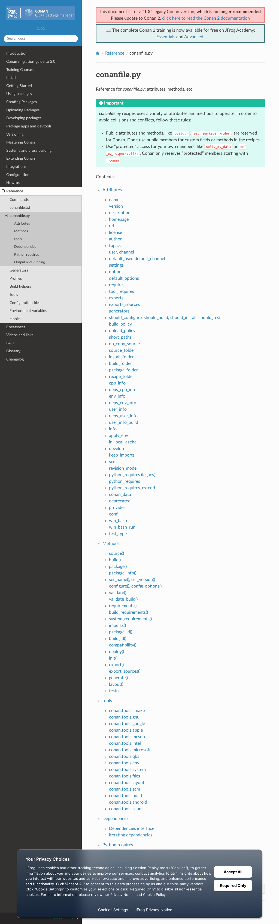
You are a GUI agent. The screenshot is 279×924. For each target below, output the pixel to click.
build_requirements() (128, 612)
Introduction (17, 53)
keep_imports (122, 455)
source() (116, 553)
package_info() (122, 573)
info (113, 429)
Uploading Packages (23, 110)
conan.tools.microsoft (130, 750)
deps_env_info (122, 403)
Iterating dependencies (130, 835)
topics (115, 245)
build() (115, 560)
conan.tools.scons (126, 809)
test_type (118, 534)
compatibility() (122, 645)
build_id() (117, 638)
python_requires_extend (132, 488)
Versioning (14, 134)
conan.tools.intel (125, 743)
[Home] (98, 53)
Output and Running (29, 262)
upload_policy (122, 331)
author (115, 239)
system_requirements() (130, 619)
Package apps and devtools (28, 126)
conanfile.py (20, 216)
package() (118, 566)
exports (116, 298)
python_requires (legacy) (132, 475)
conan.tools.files (124, 776)
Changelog (15, 359)
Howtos (13, 183)
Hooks (15, 319)
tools (18, 239)
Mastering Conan (20, 142)
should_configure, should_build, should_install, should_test (165, 317)
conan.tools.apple (126, 730)
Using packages (19, 94)
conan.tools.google (127, 724)
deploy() (116, 651)
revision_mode (123, 468)
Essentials (165, 37)
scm (113, 462)
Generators (19, 270)
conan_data (120, 494)
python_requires (124, 481)
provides (117, 507)
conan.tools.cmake (127, 710)
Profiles (16, 278)
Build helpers (20, 286)
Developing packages (23, 118)
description (120, 213)
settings (116, 265)
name (114, 200)
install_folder (121, 357)
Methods (21, 231)
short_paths (120, 337)
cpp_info (117, 383)
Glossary (13, 351)
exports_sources (124, 304)
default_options (124, 278)
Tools (14, 295)
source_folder (122, 350)
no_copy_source (124, 344)
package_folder (123, 370)
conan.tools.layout (126, 782)
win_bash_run (122, 527)
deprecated (120, 501)
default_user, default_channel (137, 259)
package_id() (120, 632)
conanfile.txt (20, 207)
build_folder (120, 363)
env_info (117, 396)
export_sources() (124, 671)
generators (119, 311)
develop (116, 448)
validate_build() (123, 599)
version (116, 206)
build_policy (120, 324)
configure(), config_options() (135, 586)
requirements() (123, 606)
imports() (117, 625)
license (115, 232)
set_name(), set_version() (132, 579)
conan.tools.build (125, 796)
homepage (119, 219)
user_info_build (123, 422)
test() (114, 691)
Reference (14, 191)
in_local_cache (123, 442)
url (111, 226)
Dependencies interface (131, 828)
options (116, 272)
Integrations (16, 167)
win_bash (118, 520)
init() (113, 658)
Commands (19, 200)
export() (116, 665)
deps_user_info (123, 416)
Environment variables (28, 311)
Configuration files (25, 303)
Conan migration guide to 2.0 (30, 61)
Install (11, 78)
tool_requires (121, 291)
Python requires (26, 255)
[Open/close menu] (3, 191)
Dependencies (25, 247)
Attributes (22, 223)
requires (117, 285)
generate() (118, 678)
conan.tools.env (124, 763)
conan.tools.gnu (124, 717)
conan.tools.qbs (124, 756)
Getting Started (19, 86)
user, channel (121, 252)
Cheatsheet (15, 327)
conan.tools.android (128, 802)
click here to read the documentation (206, 18)
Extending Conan (20, 158)
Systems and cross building (28, 150)
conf (113, 514)
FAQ (10, 343)
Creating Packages (21, 102)
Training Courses (20, 70)
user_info (118, 409)
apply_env (118, 435)
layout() (116, 684)
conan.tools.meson (127, 737)
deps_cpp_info (123, 390)
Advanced (193, 37)
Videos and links (19, 335)
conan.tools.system (127, 769)
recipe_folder (121, 376)
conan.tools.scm (124, 789)
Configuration (17, 175)
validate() (117, 593)
